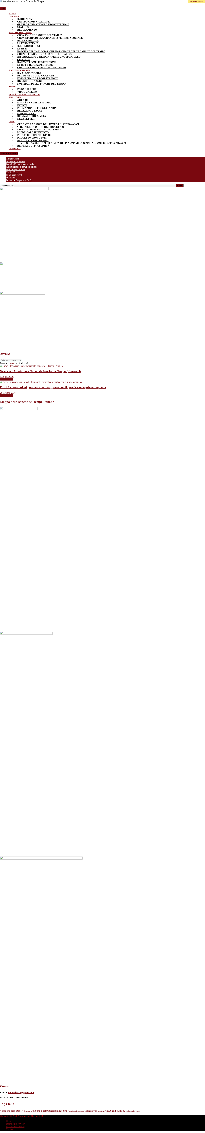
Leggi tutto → (6, 379)
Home (12, 13)
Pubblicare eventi (14, 175)
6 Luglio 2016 (7, 376)
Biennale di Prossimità (33, 146)
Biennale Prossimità (31, 116)
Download (11, 177)
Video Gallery (27, 92)
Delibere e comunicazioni (35, 75)
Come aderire (12, 158)
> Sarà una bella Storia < (11, 1110)
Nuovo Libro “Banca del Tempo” (39, 129)
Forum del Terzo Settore (35, 135)
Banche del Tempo (20, 32)
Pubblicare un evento (33, 132)
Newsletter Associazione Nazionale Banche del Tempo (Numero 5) (40, 371)
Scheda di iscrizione (15, 161)
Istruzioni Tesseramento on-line (21, 164)
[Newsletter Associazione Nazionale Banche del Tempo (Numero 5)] (33, 366)
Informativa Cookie (15, 1126)
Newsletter (26, 119)
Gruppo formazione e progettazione (43, 24)
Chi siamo (15, 16)
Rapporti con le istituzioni (36, 62)
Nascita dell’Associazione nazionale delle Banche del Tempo (61, 51)
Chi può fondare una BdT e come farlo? (44, 54)
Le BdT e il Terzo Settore (35, 65)
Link (12, 121)
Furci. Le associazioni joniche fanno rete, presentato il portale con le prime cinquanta (53, 387)
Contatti (15, 148)
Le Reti (22, 48)
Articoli (23, 100)
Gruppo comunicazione (33, 21)
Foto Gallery (27, 89)
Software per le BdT (15, 169)
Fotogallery (26, 113)
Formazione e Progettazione (37, 78)
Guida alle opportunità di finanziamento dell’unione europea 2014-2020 (76, 143)
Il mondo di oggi (28, 46)
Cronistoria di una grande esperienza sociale (50, 38)
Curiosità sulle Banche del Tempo (41, 67)
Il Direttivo (25, 19)
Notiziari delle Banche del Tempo (41, 83)
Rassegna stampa (20, 70)
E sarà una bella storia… (35, 102)
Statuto (23, 27)
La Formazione (27, 43)
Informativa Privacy (15, 1124)
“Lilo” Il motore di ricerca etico (40, 127)
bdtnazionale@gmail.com (21, 1092)
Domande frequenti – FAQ (19, 180)
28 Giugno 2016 (8, 392)
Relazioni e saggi (29, 81)
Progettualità (28, 40)
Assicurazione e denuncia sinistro (22, 167)
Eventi (22, 105)
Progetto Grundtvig (32, 137)
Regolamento (27, 29)
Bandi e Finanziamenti (32, 140)
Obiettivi (23, 59)
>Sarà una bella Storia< (24, 94)
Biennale (27, 1111)
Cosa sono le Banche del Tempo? (39, 35)
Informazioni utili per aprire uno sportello (48, 56)
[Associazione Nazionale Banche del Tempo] (22, 1)
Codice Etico (12, 172)
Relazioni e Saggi (29, 110)
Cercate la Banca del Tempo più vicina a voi (48, 124)
